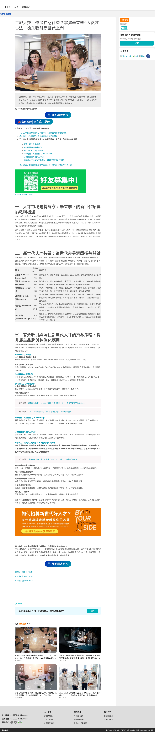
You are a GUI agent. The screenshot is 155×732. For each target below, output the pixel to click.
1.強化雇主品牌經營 (32, 144)
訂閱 (137, 43)
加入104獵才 (108, 719)
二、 (21, 136)
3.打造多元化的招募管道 (34, 150)
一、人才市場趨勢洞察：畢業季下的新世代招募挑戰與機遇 (43, 133)
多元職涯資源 (49, 723)
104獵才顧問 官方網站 (24, 572)
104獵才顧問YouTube (24, 580)
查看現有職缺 (49, 716)
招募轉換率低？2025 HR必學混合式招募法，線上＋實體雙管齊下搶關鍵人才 (57, 403)
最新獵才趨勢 (79, 719)
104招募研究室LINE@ (23, 194)
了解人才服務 (49, 719)
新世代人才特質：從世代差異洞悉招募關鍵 (40, 136)
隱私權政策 (5, 730)
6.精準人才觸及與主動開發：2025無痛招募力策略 (44, 160)
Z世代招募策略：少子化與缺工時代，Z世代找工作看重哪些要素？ (52, 459)
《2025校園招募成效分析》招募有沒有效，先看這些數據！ (50, 411)
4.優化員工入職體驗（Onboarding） (39, 153)
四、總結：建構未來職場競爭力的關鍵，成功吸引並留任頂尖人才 (45, 165)
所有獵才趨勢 (5, 14)
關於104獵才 (108, 716)
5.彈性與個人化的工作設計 (34, 157)
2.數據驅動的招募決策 (33, 147)
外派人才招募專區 (80, 723)
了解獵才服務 (79, 716)
